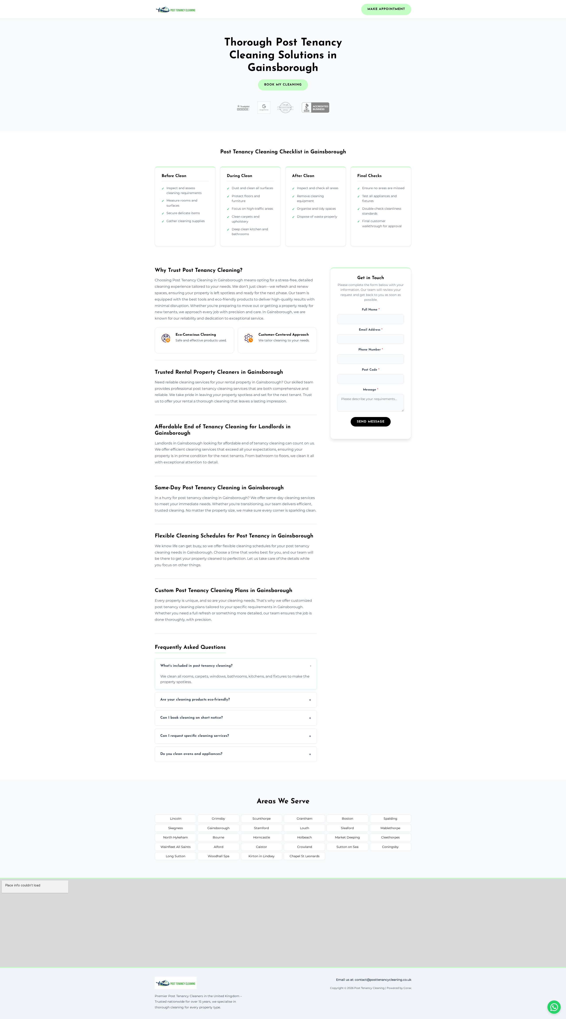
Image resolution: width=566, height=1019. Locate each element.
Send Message (370, 421)
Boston (347, 819)
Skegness (175, 828)
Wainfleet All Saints (176, 847)
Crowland (304, 847)
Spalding (390, 819)
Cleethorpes (390, 837)
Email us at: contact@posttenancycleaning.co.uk (373, 980)
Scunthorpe (261, 819)
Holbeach (304, 837)
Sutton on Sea (347, 847)
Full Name (371, 309)
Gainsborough (218, 828)
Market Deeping (347, 837)
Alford (218, 847)
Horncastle (261, 837)
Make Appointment (386, 9)
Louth (304, 828)
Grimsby (218, 819)
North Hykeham (175, 837)
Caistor (261, 847)
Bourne (218, 837)
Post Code (370, 369)
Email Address (370, 329)
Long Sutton (175, 856)
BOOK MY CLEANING (283, 84)
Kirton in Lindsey (262, 856)
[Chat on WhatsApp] (554, 1007)
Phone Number (370, 349)
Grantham (304, 819)
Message (370, 389)
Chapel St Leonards (304, 856)
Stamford (261, 828)
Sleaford (347, 828)
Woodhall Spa (218, 856)
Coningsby (390, 847)
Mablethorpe (390, 828)
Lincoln (175, 819)
